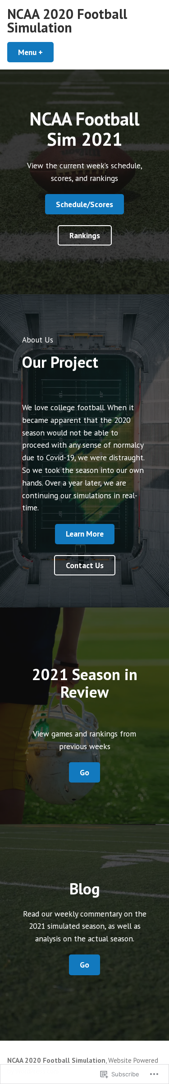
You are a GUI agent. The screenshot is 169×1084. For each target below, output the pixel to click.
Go (84, 772)
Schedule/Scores (84, 204)
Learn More (85, 533)
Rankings (84, 235)
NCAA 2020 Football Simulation (67, 20)
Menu (36, 52)
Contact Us (85, 565)
